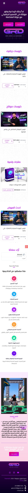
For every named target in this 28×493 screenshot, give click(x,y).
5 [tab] (10, 242)
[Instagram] (14, 472)
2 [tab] (15, 90)
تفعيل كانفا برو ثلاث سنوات (17, 184)
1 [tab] (16, 90)
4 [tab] (11, 90)
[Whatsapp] (10, 472)
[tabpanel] (14, 72)
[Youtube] (18, 472)
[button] (8, 3)
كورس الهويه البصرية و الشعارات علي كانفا (14, 75)
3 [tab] (13, 90)
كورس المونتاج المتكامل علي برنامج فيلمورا (15, 130)
